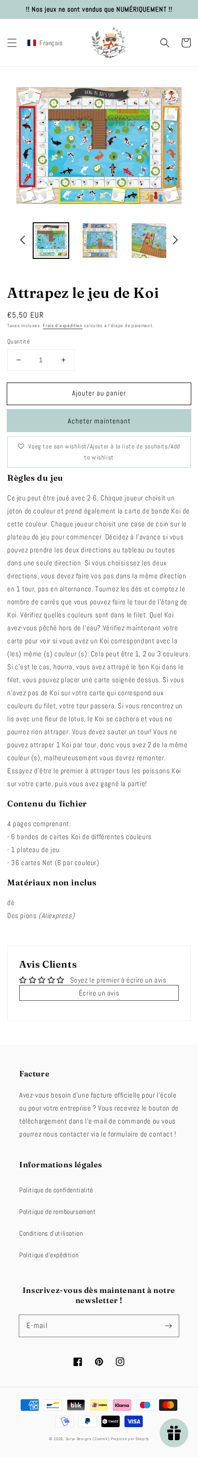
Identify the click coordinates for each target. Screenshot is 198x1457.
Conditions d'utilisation (51, 1233)
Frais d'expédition (63, 325)
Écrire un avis (99, 992)
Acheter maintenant (99, 420)
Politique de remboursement (57, 1211)
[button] (12, 42)
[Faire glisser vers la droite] (175, 241)
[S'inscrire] (168, 1325)
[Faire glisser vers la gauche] (23, 241)
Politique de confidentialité (56, 1190)
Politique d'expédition (48, 1255)
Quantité (18, 341)
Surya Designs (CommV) (88, 1438)
